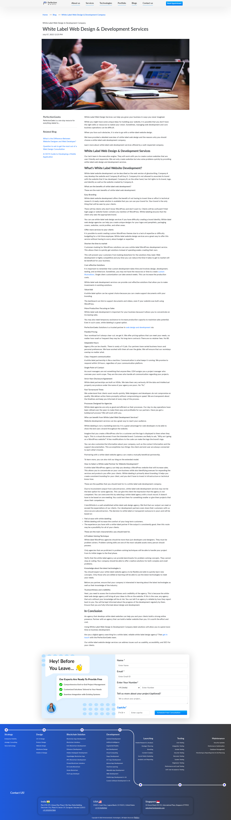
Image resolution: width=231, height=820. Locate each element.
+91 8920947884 (49, 810)
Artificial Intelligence (112, 742)
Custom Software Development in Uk (118, 780)
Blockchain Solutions (73, 742)
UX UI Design (40, 739)
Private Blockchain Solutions (76, 763)
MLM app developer (73, 773)
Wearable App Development (115, 770)
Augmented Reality (112, 746)
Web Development (112, 773)
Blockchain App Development (76, 739)
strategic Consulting (11, 742)
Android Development (113, 739)
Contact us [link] (148, 3)
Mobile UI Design (41, 753)
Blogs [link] (134, 3)
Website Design (41, 746)
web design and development (138, 327)
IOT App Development (113, 760)
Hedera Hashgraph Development (77, 753)
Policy (136, 818)
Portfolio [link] (122, 3)
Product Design (41, 742)
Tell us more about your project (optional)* (139, 693)
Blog (54, 15)
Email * (121, 671)
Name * (121, 660)
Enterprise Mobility (11, 739)
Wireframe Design (42, 749)
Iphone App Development (114, 763)
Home (45, 15)
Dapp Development (112, 756)
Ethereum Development (74, 749)
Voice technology (10, 746)
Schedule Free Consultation (168, 713)
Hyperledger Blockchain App (76, 756)
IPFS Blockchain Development (76, 760)
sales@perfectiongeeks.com (155, 808)
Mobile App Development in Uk (116, 777)
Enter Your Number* (127, 682)
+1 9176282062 (101, 808)
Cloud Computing (112, 753)
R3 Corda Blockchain (73, 766)
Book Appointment (174, 3)
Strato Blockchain (72, 770)
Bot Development (112, 749)
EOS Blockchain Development (76, 746)
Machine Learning (112, 766)
